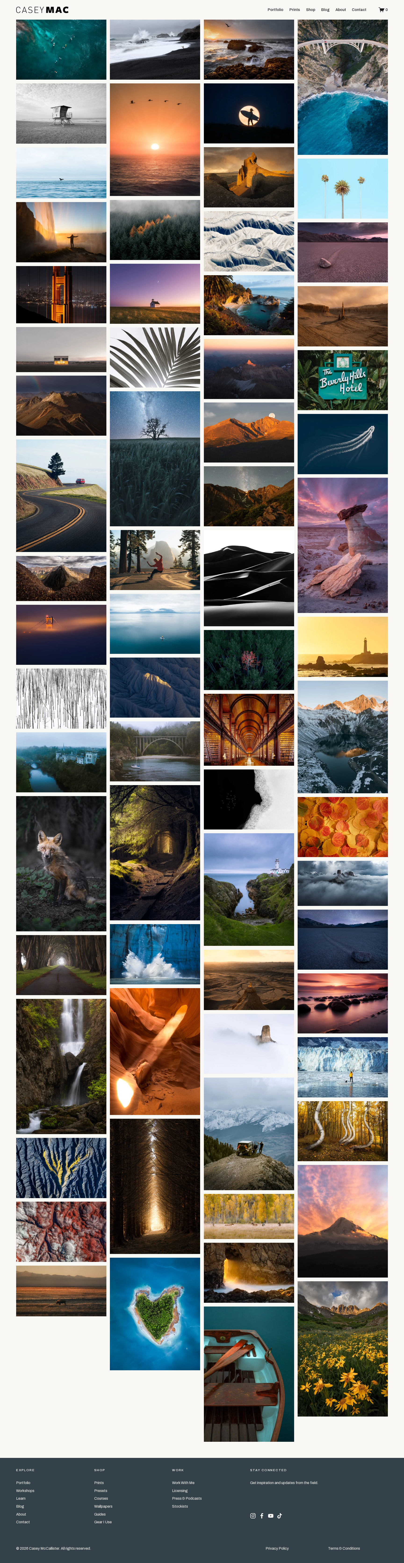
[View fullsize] (61, 50)
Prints (294, 10)
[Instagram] (253, 1516)
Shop (310, 10)
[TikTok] (279, 1516)
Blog (325, 10)
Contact (359, 10)
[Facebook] (262, 1516)
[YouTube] (271, 1516)
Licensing (180, 1491)
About (340, 10)
